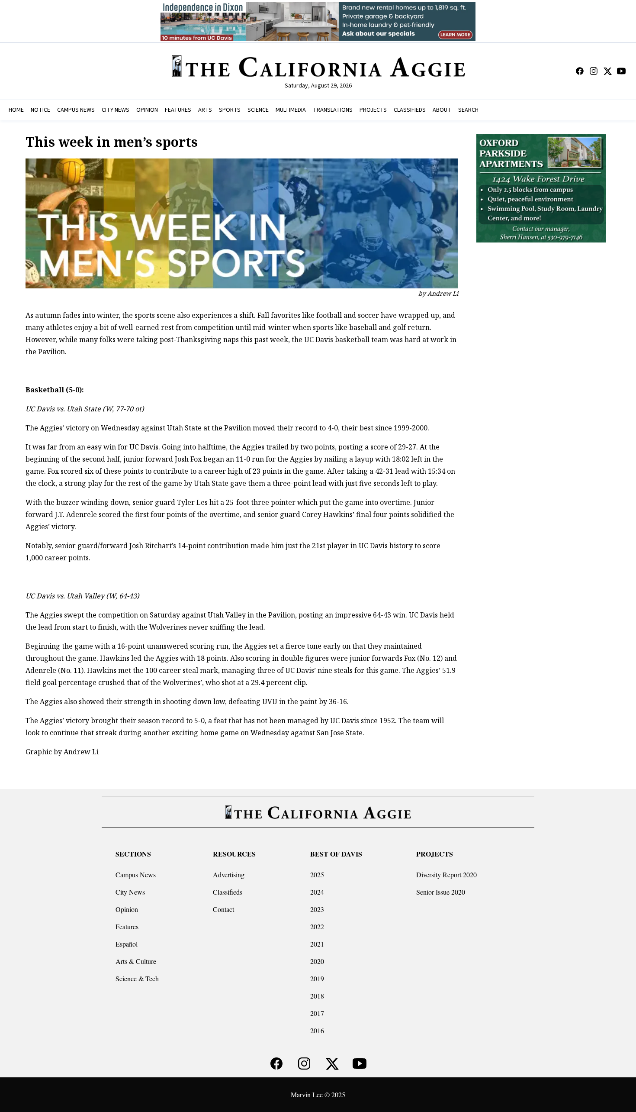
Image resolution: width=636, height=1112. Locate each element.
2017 (317, 1013)
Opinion (127, 909)
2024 (317, 891)
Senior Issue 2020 (440, 891)
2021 (317, 943)
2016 (317, 1030)
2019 (317, 978)
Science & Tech (137, 978)
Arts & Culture (136, 961)
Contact (223, 909)
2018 (317, 995)
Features (127, 926)
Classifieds (227, 891)
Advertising (228, 874)
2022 (317, 926)
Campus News (136, 874)
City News (130, 891)
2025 (317, 874)
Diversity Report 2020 (446, 874)
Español (127, 943)
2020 (317, 961)
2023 (317, 909)
